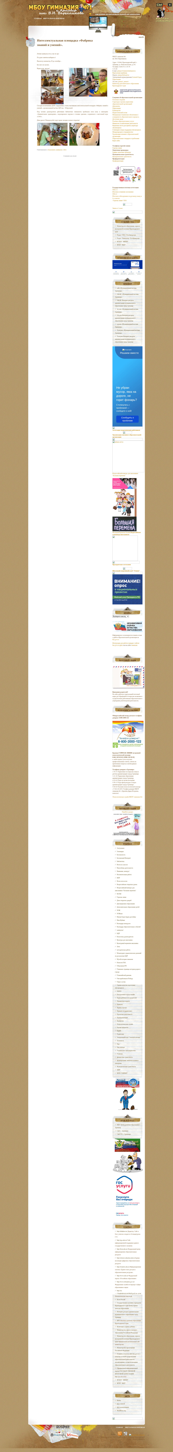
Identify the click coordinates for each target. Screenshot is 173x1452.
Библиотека (120, 861)
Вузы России (121, 1299)
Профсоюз (120, 1021)
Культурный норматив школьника (127, 943)
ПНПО (119, 991)
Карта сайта (116, 141)
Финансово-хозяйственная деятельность (125, 123)
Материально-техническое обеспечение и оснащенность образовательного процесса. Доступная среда (125, 117)
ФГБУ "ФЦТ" (121, 245)
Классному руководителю (125, 937)
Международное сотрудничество (122, 132)
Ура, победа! (121, 1047)
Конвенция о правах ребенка (126, 1327)
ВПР (118, 878)
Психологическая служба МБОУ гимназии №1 (127, 797)
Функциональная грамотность (121, 156)
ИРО (118, 1320)
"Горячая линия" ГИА (119, 200)
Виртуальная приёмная (53, 19)
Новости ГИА (121, 962)
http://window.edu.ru (123, 1267)
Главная (38, 19)
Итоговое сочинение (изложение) (122, 192)
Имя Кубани (121, 920)
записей (121, 1404)
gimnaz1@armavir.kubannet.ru (126, 71)
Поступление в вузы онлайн (126, 994)
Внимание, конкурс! (123, 871)
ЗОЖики (119, 913)
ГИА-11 (115, 190)
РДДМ (119, 1031)
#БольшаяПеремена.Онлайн (121, 532)
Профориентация (117, 161)
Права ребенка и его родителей (127, 998)
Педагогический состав (119, 112)
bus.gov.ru (115, 639)
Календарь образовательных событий (128, 927)
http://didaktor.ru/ (122, 1231)
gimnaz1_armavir (123, 81)
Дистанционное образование (126, 904)
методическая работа (123, 950)
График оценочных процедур (121, 152)
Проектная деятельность (124, 1014)
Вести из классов (122, 865)
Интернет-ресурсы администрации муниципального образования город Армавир (127, 1314)
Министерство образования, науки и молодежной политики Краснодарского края (127, 229)
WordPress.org (121, 1411)
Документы (116, 106)
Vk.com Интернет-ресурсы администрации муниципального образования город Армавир (125, 318)
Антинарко (120, 851)
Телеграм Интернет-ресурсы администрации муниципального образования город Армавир (125, 339)
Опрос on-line (121, 982)
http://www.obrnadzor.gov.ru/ (125, 1282)
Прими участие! (122, 1008)
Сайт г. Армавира (122, 1131)
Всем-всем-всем (122, 881)
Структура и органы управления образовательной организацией (122, 103)
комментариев (123, 1407)
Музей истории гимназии (125, 959)
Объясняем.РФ (122, 966)
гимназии (134, 645)
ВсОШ (119, 894)
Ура (118, 1044)
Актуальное (51, 150)
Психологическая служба (125, 1024)
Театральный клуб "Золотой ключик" (129, 1037)
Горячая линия (117, 148)
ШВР (118, 1070)
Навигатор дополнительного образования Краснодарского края (125, 84)
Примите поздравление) (124, 1011)
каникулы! (59, 150)
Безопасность (121, 855)
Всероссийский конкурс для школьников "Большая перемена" (125, 474)
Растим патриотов (122, 1027)
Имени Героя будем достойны (126, 917)
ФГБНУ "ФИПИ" (122, 241)
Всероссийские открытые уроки (127, 884)
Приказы (120, 1004)
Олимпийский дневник (124, 975)
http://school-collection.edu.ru (126, 1258)
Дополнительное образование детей (128, 907)
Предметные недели (123, 1001)
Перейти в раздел (127, 812)
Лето (64, 150)
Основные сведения (118, 100)
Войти (119, 1400)
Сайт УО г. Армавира (124, 1134)
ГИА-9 (114, 194)
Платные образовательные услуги (123, 121)
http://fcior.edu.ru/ (122, 1249)
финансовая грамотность (125, 1057)
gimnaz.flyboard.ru (123, 75)
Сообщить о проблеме (127, 419)
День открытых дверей (124, 900)
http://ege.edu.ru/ (122, 1240)
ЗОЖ (118, 910)
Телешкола (120, 1041)
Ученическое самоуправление (126, 1050)
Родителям (120, 1034)
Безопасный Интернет (124, 858)
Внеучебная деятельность (125, 868)
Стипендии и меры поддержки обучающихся (126, 130)
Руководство (116, 110)
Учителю (120, 1054)
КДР (118, 933)
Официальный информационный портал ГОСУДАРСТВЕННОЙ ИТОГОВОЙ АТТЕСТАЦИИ (126, 1371)
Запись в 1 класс (117, 208)
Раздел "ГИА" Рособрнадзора (126, 235)
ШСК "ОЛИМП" (122, 1073)
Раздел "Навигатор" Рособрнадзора (128, 238)
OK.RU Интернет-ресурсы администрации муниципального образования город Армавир (125, 303)
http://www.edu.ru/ (122, 1276)
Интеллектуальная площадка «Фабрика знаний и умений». (65, 42)
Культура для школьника (124, 940)
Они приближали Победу (125, 978)
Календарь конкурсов (123, 923)
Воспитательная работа (124, 874)
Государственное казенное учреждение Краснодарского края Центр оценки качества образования (128, 1305)
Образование (116, 108)
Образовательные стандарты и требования (125, 138)
